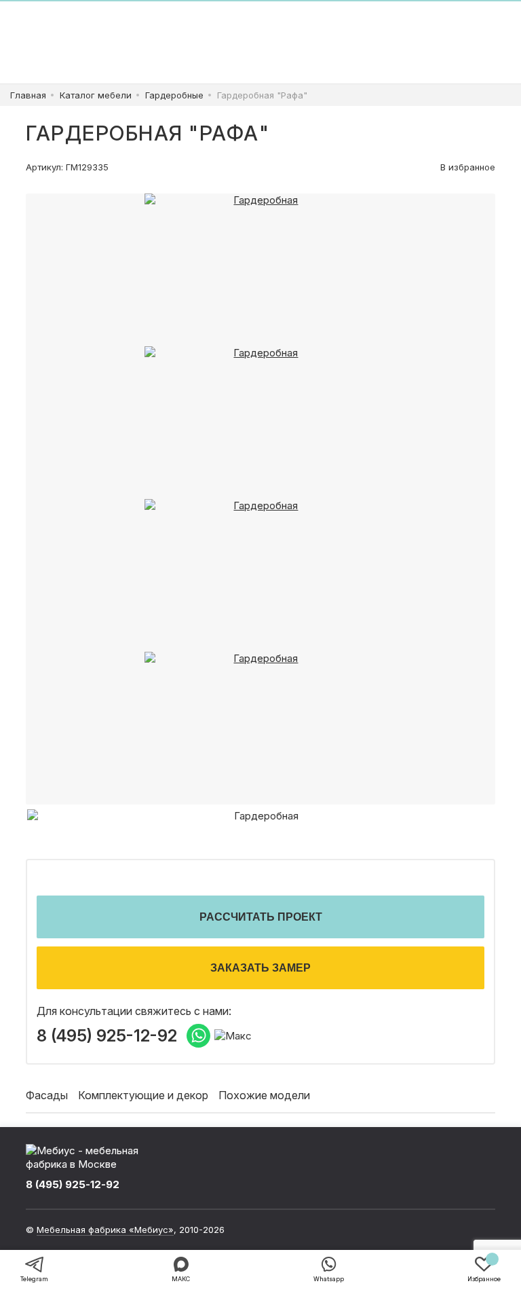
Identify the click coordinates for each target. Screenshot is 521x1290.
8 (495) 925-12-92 (107, 1036)
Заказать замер (260, 968)
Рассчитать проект (260, 917)
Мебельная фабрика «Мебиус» (105, 1229)
